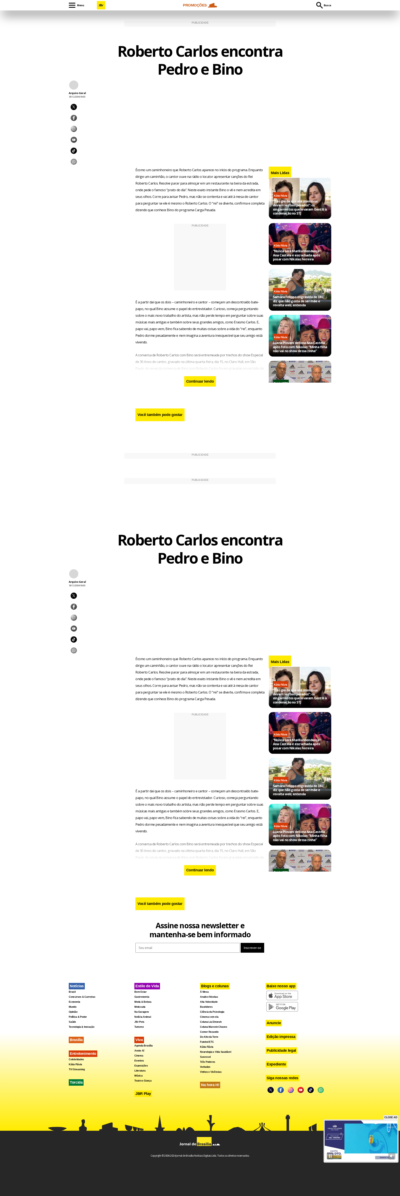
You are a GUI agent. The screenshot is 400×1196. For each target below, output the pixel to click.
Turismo (139, 1026)
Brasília (76, 1040)
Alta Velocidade (209, 1001)
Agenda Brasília (143, 1045)
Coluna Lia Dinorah (211, 1021)
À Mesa (204, 991)
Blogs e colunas (215, 986)
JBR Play (143, 1094)
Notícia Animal (142, 1016)
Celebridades (76, 1059)
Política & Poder (78, 1016)
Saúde (72, 1021)
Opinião (73, 1011)
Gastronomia (141, 996)
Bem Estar (140, 991)
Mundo (72, 1006)
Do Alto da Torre (209, 1036)
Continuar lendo (200, 381)
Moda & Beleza (142, 1001)
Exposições (141, 1065)
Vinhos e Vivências (211, 1071)
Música (138, 1075)
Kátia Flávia (280, 196)
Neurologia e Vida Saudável (215, 1051)
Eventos (139, 1060)
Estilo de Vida (147, 986)
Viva (139, 1040)
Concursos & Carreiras (82, 996)
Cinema (138, 1055)
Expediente (276, 1064)
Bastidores (206, 1006)
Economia (74, 1001)
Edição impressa (281, 1037)
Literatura (140, 1070)
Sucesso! (205, 1056)
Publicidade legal (281, 1050)
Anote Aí (139, 1050)
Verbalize (205, 1066)
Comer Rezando (209, 1031)
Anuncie (274, 1023)
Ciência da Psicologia (212, 1011)
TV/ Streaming (77, 1069)
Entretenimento (83, 1054)
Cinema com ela (209, 1016)
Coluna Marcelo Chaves (213, 1026)
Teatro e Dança (143, 1080)
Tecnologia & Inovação (81, 1026)
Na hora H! (210, 1085)
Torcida (76, 1082)
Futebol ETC (207, 1041)
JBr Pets (139, 1021)
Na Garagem (141, 1011)
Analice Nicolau (209, 996)
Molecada (139, 1006)
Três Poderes (207, 1061)
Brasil (72, 991)
